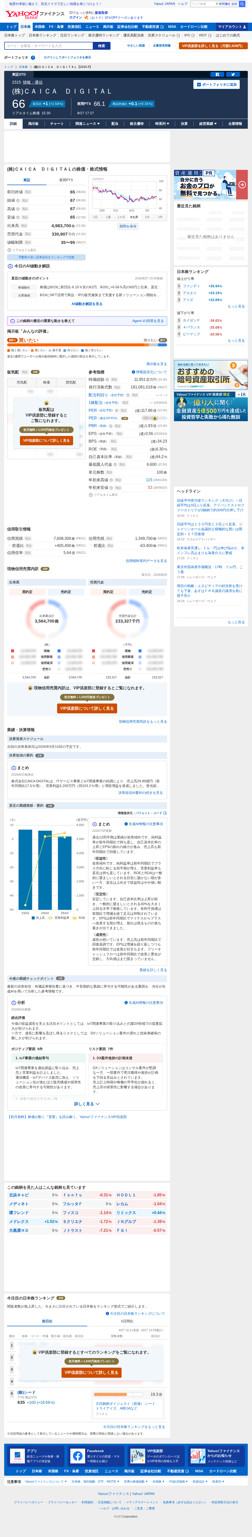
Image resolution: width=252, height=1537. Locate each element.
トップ (11, 27)
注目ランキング (72, 35)
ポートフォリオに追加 (219, 84)
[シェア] (217, 74)
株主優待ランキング (103, 35)
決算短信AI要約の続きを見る (140, 793)
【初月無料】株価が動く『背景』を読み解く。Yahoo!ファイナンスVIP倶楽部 (67, 1117)
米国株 (40, 27)
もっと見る (236, 306)
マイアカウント (230, 27)
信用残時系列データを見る (146, 561)
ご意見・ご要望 (144, 1508)
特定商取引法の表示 (225, 1502)
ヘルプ (183, 4)
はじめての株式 (228, 35)
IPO (187, 35)
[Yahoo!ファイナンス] (35, 12)
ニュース (92, 27)
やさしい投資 (136, 45)
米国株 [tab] (157, 1481)
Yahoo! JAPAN (164, 4)
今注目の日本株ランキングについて (137, 1313)
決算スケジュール (161, 35)
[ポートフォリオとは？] (33, 57)
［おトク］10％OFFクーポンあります (116, 17)
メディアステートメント (142, 1502)
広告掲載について (110, 1502)
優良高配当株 (133, 35)
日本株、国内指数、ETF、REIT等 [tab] (94, 1481)
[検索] (242, 4)
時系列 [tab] (216, 1481)
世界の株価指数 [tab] (134, 1481)
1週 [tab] (108, 217)
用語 (28, 192)
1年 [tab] (147, 217)
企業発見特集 (162, 45)
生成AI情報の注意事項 (146, 824)
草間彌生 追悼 (228, 4)
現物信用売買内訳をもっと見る (143, 721)
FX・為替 (56, 27)
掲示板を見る (156, 364)
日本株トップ (14, 35)
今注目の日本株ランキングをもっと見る (134, 1427)
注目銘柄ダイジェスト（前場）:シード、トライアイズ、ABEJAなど (127, 1406)
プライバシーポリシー (28, 1502)
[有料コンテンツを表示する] (154, 418)
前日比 (47, 1321)
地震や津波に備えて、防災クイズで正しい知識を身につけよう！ (55, 4)
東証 (26, 180)
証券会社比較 (127, 27)
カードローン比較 (194, 27)
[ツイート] (233, 74)
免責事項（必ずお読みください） (185, 1502)
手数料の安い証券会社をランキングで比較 (46, 257)
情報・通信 (33, 82)
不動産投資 (150, 27)
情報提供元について (151, 372)
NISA (172, 27)
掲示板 (108, 27)
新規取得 (101, 13)
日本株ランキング (42, 35)
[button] (87, 1104)
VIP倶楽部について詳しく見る (46, 440)
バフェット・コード (149, 813)
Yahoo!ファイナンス (113, 1494)
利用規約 (88, 1502)
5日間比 (127, 1321)
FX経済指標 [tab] (177, 1481)
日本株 (25, 27)
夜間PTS (66, 180)
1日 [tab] (95, 217)
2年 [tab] (160, 217)
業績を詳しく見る (153, 970)
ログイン (75, 17)
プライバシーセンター (62, 1502)
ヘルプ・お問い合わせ (115, 1508)
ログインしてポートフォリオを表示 (67, 57)
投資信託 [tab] (199, 1481)
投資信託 (74, 27)
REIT (203, 35)
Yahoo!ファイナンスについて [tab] (44, 1481)
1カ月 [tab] (121, 217)
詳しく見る (84, 1104)
